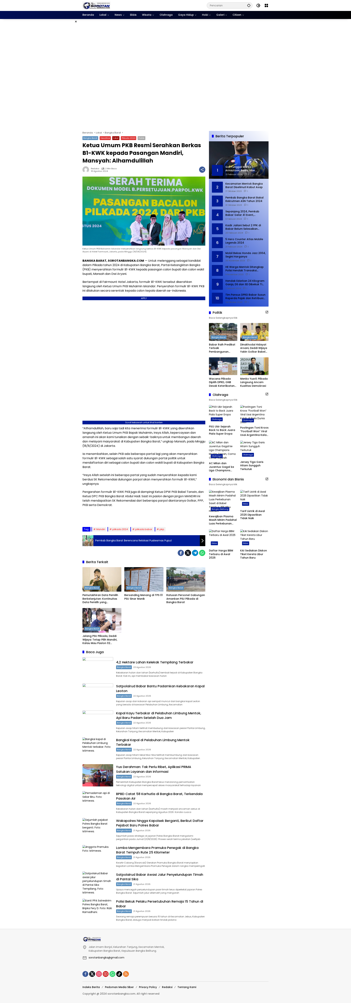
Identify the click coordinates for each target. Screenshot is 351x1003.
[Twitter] (188, 553)
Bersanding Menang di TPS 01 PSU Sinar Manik (143, 597)
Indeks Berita (91, 987)
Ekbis (245, 503)
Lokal (115, 138)
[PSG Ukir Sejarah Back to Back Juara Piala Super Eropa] (223, 414)
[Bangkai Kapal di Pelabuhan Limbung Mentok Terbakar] (97, 748)
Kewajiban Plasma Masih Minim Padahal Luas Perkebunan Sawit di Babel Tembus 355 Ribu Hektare (223, 520)
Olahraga (217, 419)
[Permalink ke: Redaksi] (86, 169)
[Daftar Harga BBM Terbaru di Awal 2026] (223, 538)
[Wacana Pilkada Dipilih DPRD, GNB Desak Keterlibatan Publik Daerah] (223, 366)
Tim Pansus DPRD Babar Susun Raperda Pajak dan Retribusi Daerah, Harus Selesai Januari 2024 (245, 296)
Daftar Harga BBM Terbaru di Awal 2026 (221, 554)
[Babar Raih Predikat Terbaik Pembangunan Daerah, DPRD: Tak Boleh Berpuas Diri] (223, 332)
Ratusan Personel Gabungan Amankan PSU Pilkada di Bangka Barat (185, 598)
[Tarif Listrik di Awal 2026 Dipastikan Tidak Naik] (254, 499)
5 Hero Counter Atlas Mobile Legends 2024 (244, 240)
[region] (175, 75)
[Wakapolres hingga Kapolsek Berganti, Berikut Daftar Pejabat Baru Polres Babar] (97, 829)
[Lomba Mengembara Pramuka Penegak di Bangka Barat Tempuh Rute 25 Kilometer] (97, 856)
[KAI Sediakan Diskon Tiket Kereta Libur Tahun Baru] (254, 538)
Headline (105, 138)
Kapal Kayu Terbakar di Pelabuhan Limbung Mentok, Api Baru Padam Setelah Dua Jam (158, 715)
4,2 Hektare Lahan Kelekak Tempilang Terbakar (154, 662)
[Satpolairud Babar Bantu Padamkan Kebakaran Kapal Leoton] (97, 694)
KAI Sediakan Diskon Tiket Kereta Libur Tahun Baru (253, 554)
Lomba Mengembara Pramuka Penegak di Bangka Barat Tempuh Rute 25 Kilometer (157, 850)
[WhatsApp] (202, 553)
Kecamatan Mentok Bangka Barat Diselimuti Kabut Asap (244, 185)
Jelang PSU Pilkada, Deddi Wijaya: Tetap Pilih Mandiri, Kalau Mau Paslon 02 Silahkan (99, 639)
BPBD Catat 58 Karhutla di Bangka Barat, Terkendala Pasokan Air (159, 796)
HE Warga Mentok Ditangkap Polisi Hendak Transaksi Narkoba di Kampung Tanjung (245, 268)
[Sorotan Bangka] (96, 5)
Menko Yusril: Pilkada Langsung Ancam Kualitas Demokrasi (254, 382)
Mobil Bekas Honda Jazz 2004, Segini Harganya (245, 254)
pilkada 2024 (120, 529)
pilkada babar (143, 529)
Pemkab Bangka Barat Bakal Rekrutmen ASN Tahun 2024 (244, 199)
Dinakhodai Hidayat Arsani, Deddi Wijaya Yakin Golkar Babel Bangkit (253, 348)
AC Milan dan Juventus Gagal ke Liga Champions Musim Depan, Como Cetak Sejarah (222, 467)
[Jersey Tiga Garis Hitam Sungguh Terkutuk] (254, 449)
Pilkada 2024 (128, 138)
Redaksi (95, 169)
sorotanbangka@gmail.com (106, 957)
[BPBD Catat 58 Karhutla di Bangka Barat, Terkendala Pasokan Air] (97, 802)
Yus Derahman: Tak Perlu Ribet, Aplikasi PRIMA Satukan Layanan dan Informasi (153, 769)
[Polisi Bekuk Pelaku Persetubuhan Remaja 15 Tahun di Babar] (97, 910)
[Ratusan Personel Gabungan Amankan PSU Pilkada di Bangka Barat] (185, 579)
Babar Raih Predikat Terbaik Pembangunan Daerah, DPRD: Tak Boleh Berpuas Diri (222, 348)
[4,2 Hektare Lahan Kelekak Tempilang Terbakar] (97, 668)
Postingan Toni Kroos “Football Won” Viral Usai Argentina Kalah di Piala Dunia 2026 (254, 431)
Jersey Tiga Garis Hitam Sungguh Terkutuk (251, 465)
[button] (248, 5)
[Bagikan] (202, 170)
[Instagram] (99, 974)
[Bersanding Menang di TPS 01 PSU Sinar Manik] (143, 579)
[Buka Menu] (266, 5)
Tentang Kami (187, 987)
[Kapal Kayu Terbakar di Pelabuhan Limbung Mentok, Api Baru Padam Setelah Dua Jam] (97, 721)
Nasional (247, 371)
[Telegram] (195, 553)
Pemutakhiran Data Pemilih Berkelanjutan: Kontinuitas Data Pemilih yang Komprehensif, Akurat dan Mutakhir (100, 598)
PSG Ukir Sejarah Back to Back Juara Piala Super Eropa (222, 430)
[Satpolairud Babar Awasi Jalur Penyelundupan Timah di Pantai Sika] (97, 883)
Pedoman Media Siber (119, 987)
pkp (162, 529)
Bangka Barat (90, 138)
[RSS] (126, 974)
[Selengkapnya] (267, 312)
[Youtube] (106, 974)
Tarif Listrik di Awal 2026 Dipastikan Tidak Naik (252, 514)
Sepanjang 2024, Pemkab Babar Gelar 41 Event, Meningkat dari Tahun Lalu (243, 213)
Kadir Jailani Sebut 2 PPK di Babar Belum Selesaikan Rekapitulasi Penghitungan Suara (243, 227)
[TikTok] (119, 974)
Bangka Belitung (220, 509)
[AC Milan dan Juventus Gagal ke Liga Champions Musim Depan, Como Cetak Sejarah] (223, 450)
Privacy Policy (148, 987)
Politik (141, 138)
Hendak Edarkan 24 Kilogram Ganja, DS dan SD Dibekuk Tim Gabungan (245, 282)
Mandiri (100, 529)
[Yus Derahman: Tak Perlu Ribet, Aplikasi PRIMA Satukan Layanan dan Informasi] (97, 775)
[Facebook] (181, 553)
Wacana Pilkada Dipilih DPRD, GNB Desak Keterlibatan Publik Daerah (222, 382)
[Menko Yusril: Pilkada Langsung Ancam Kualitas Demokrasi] (254, 366)
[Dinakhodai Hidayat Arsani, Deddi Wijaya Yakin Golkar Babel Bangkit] (254, 332)
